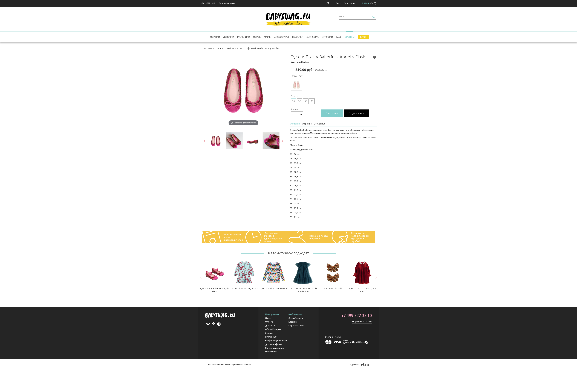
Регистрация (349, 3)
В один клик (356, 113)
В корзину (331, 113)
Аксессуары (281, 37)
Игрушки (327, 37)
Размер (294, 96)
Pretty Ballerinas (234, 48)
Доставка (270, 325)
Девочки (228, 37)
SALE (338, 37)
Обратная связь (296, 325)
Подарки (297, 37)
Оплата (269, 322)
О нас (268, 318)
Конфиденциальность (276, 340)
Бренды (349, 37)
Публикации (271, 337)
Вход (338, 3)
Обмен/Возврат (273, 329)
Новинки (214, 37)
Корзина (292, 322)
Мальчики (243, 37)
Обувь (257, 37)
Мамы (267, 37)
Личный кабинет (296, 318)
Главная (208, 48)
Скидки (269, 333)
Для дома (313, 37)
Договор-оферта (273, 344)
